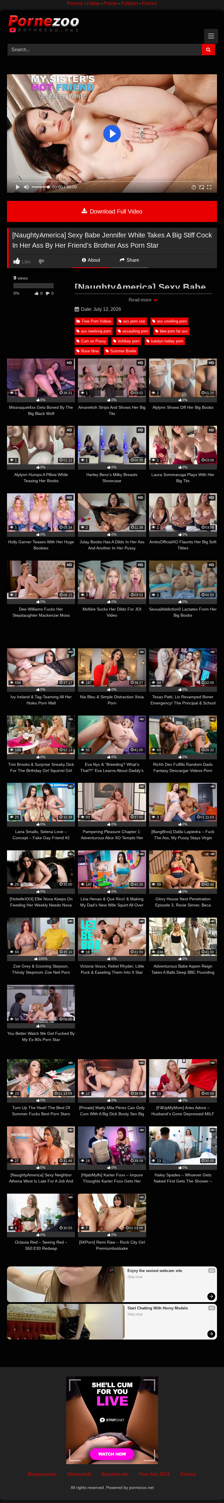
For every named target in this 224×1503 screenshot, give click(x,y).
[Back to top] (206, 1485)
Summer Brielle (123, 351)
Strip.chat (134, 1277)
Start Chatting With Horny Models (157, 1308)
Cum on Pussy (93, 341)
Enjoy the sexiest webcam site (154, 1270)
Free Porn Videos (96, 321)
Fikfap (93, 3)
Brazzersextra (42, 1474)
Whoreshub (79, 1474)
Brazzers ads (115, 1474)
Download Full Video (115, 211)
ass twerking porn (96, 331)
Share (132, 260)
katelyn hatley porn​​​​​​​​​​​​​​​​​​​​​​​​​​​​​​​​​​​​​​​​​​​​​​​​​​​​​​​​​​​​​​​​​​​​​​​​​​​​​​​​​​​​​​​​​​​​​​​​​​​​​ (167, 341)
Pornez (149, 3)
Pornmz (75, 3)
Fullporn (129, 3)
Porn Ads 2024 (154, 1474)
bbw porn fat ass (174, 331)
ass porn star (134, 321)
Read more (141, 299)
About (93, 260)
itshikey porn (128, 341)
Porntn (110, 3)
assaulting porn (135, 331)
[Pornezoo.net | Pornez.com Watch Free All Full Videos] (112, 25)
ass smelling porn (172, 321)
